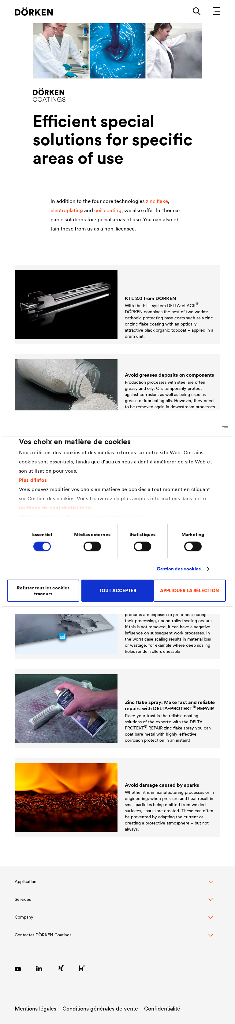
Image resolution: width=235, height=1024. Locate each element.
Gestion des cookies (179, 569)
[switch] (92, 546)
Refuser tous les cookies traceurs (43, 590)
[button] (114, 885)
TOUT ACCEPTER (117, 590)
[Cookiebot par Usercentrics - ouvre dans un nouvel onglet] (201, 426)
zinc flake (157, 201)
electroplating (66, 210)
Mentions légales (35, 1008)
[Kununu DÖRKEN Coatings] (82, 968)
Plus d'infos (33, 480)
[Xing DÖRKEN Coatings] (61, 968)
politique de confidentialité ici (55, 507)
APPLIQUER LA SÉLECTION (189, 590)
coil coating (107, 210)
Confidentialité (162, 1008)
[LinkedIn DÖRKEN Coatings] (39, 968)
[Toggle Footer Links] (114, 938)
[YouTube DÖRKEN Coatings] (18, 968)
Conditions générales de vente (100, 1008)
